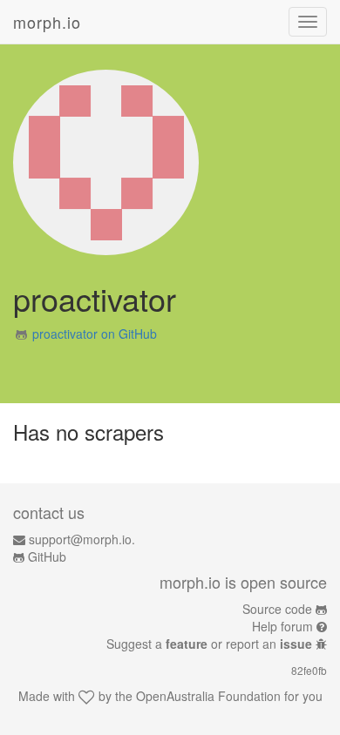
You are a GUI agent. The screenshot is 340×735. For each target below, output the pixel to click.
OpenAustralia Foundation (208, 696)
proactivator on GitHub (94, 333)
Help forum (282, 626)
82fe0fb (309, 670)
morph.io (47, 21)
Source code (277, 608)
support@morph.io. (82, 539)
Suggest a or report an (209, 643)
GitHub (47, 556)
